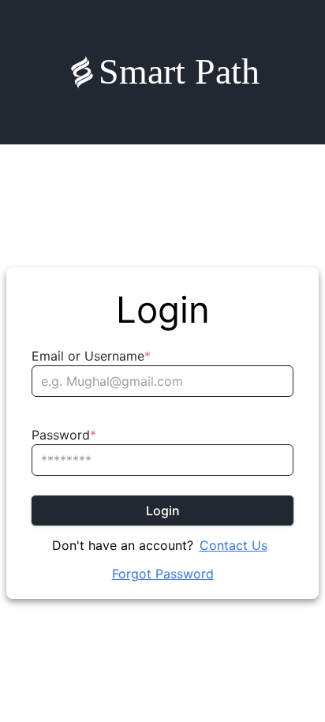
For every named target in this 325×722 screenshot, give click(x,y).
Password (64, 435)
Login (163, 510)
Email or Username (91, 356)
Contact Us (233, 545)
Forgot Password (163, 574)
